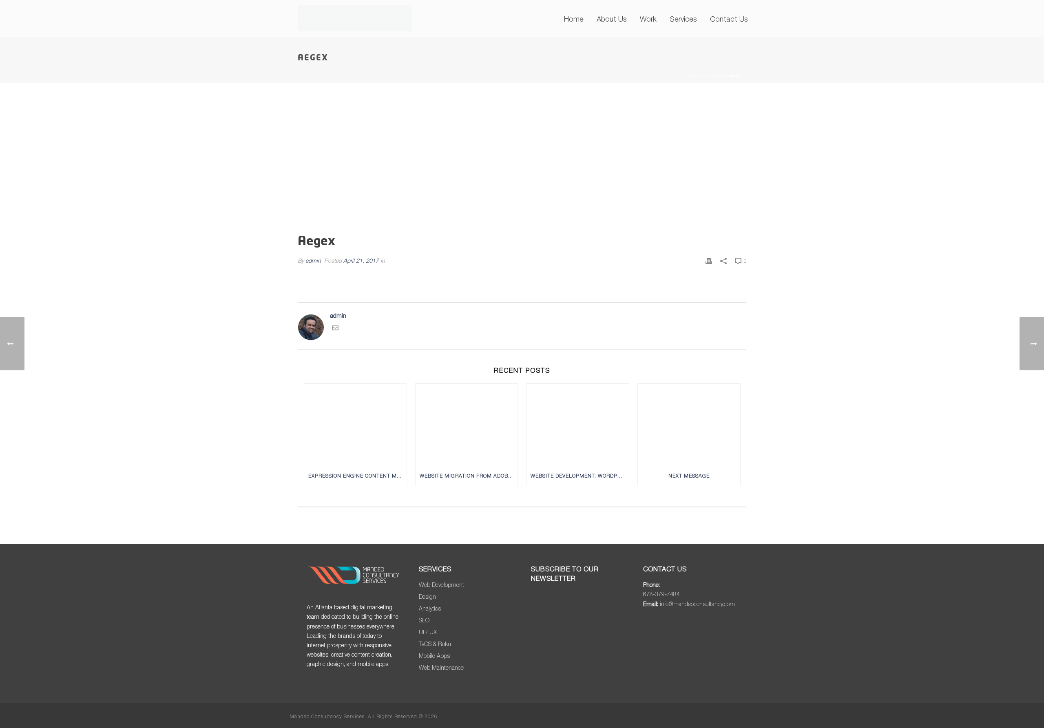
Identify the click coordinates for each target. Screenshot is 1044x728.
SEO (424, 620)
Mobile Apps (434, 655)
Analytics (430, 608)
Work (648, 19)
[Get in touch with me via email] (335, 328)
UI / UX (428, 631)
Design (427, 596)
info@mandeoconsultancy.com (697, 603)
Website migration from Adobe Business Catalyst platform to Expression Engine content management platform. (469, 476)
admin (313, 260)
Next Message (689, 476)
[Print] (709, 260)
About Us (612, 19)
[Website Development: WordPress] (577, 425)
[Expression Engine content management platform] (355, 425)
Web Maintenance (441, 667)
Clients (712, 75)
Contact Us (729, 19)
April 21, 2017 (361, 260)
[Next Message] (689, 425)
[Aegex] (522, 165)
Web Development (441, 584)
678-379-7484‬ (661, 594)
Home (574, 19)
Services (683, 19)
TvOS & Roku (435, 643)
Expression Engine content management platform (357, 476)
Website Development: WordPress (580, 476)
